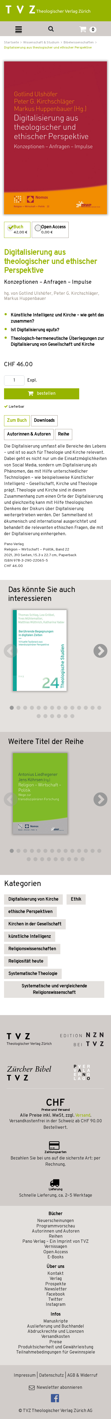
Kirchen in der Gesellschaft (34, 924)
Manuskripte (55, 1321)
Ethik (76, 899)
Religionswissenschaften (32, 949)
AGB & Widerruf (82, 1375)
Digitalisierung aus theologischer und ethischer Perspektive (48, 48)
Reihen (56, 1236)
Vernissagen (55, 1247)
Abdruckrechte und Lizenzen (55, 1331)
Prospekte (55, 1284)
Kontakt (55, 1273)
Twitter (55, 1299)
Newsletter (55, 1289)
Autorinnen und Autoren (55, 1231)
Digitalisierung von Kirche (33, 899)
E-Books (55, 1257)
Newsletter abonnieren (58, 1387)
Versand (82, 1115)
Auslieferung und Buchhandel (55, 1326)
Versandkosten (55, 1337)
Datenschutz (51, 1375)
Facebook (55, 1294)
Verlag (56, 1279)
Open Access (55, 1252)
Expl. (32, 380)
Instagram (55, 1304)
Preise (55, 1342)
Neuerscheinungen (55, 1221)
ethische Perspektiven (30, 912)
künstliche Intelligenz (29, 936)
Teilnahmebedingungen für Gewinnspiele (55, 1352)
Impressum (25, 1375)
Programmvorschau (55, 1226)
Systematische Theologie (32, 974)
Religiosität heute (25, 961)
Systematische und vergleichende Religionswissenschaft (54, 989)
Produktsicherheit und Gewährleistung (55, 1347)
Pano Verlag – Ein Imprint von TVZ (55, 1241)
